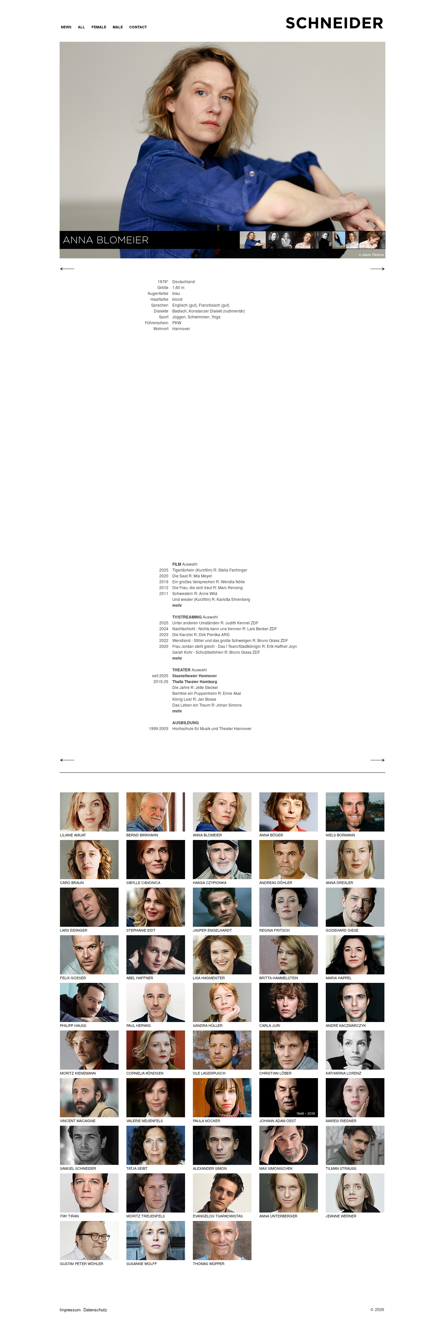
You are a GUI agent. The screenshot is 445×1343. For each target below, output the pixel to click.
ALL (81, 26)
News (66, 26)
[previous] (69, 269)
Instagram (158, 27)
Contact (138, 26)
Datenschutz (95, 1309)
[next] (376, 269)
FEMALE (99, 26)
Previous (108, 150)
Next (336, 150)
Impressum (70, 1309)
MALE (118, 26)
